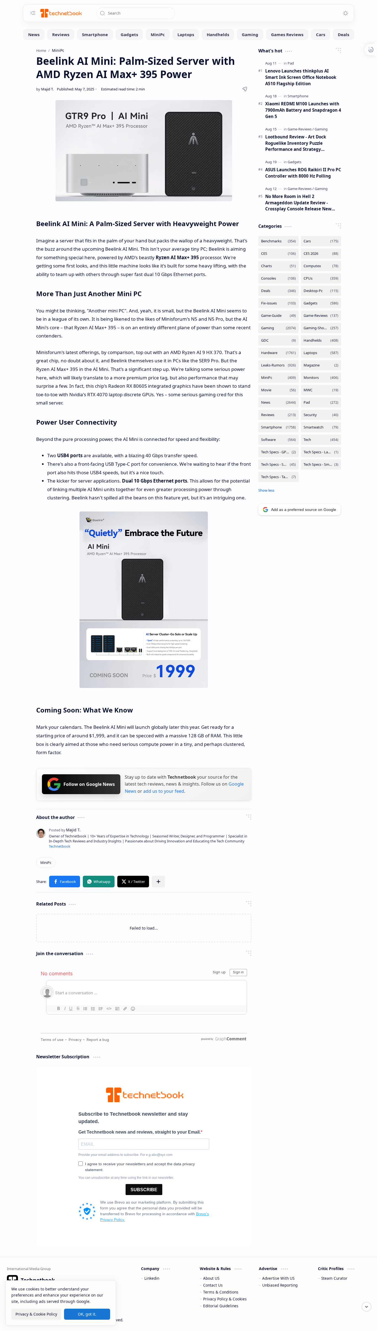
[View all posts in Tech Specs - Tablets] (278, 477)
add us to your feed (163, 791)
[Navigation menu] (33, 13)
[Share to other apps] (158, 881)
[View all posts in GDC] (278, 340)
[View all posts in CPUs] (321, 278)
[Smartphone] (95, 34)
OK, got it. (87, 1314)
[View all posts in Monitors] (321, 378)
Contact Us (213, 1285)
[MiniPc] (158, 34)
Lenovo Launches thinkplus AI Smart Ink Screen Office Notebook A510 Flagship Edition (300, 77)
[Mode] (345, 13)
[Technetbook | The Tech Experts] (60, 13)
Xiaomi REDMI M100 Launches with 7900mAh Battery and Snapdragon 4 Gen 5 (303, 110)
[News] (33, 34)
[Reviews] (60, 34)
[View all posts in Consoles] (278, 278)
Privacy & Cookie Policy (36, 1314)
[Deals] (343, 34)
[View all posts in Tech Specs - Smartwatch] (321, 464)
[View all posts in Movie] (278, 390)
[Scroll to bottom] (366, 1307)
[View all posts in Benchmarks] (278, 241)
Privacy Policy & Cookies (225, 1298)
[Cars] (320, 34)
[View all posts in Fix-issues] (278, 303)
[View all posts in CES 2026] (321, 253)
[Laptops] (185, 34)
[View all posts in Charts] (278, 266)
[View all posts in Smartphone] (278, 427)
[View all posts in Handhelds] (321, 340)
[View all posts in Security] (321, 415)
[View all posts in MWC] (321, 390)
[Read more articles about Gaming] (321, 129)
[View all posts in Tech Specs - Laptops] (321, 452)
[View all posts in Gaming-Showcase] (321, 328)
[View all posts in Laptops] (321, 353)
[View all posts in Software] (278, 440)
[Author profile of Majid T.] (45, 89)
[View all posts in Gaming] (278, 328)
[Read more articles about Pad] (291, 63)
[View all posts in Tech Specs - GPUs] (278, 452)
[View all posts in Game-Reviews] (321, 315)
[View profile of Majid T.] (65, 829)
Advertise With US (278, 1278)
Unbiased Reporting (280, 1285)
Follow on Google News (89, 784)
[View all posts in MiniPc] (278, 378)
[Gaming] (250, 34)
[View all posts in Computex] (321, 266)
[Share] (245, 89)
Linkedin (151, 1278)
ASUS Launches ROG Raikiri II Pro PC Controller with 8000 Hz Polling (303, 173)
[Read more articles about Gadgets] (294, 161)
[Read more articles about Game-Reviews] (301, 129)
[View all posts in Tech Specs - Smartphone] (278, 464)
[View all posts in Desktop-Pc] (321, 291)
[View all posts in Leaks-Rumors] (278, 365)
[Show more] (266, 490)
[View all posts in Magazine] (321, 365)
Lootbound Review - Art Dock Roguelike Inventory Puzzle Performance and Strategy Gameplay (295, 143)
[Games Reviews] (287, 34)
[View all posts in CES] (278, 253)
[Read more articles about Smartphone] (298, 95)
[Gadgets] (129, 34)
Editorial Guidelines (220, 1305)
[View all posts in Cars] (321, 241)
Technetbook (59, 846)
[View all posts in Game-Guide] (278, 315)
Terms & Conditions (220, 1292)
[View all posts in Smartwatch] (321, 427)
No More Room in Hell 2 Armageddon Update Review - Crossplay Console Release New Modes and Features (298, 203)
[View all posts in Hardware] (278, 353)
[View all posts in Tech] (321, 440)
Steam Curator (334, 1278)
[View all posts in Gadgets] (321, 303)
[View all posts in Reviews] (278, 415)
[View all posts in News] (278, 402)
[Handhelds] (218, 34)
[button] (64, 881)
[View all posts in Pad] (321, 402)
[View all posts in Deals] (278, 291)
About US (211, 1278)
